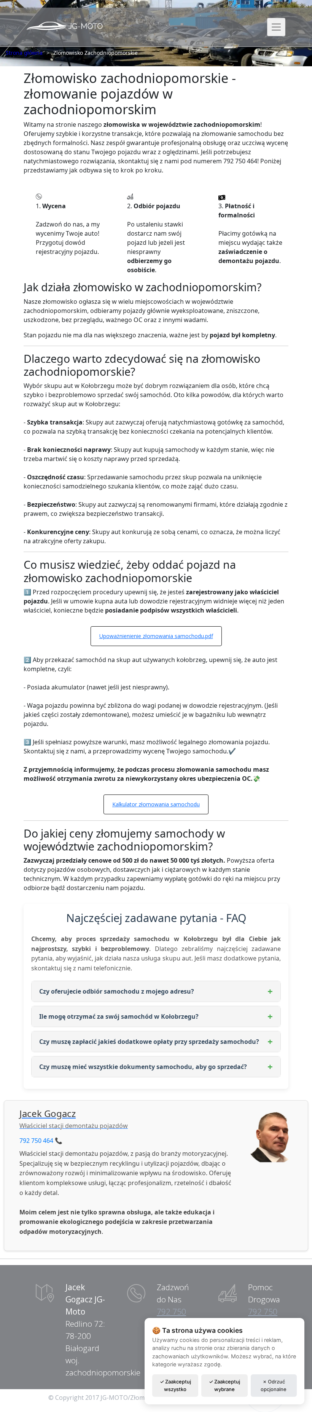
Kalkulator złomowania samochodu (156, 804)
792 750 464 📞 (40, 1140)
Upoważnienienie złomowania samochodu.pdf (156, 636)
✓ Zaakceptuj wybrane (224, 1385)
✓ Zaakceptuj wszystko (175, 1385)
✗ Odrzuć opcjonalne (274, 1385)
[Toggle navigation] (276, 27)
